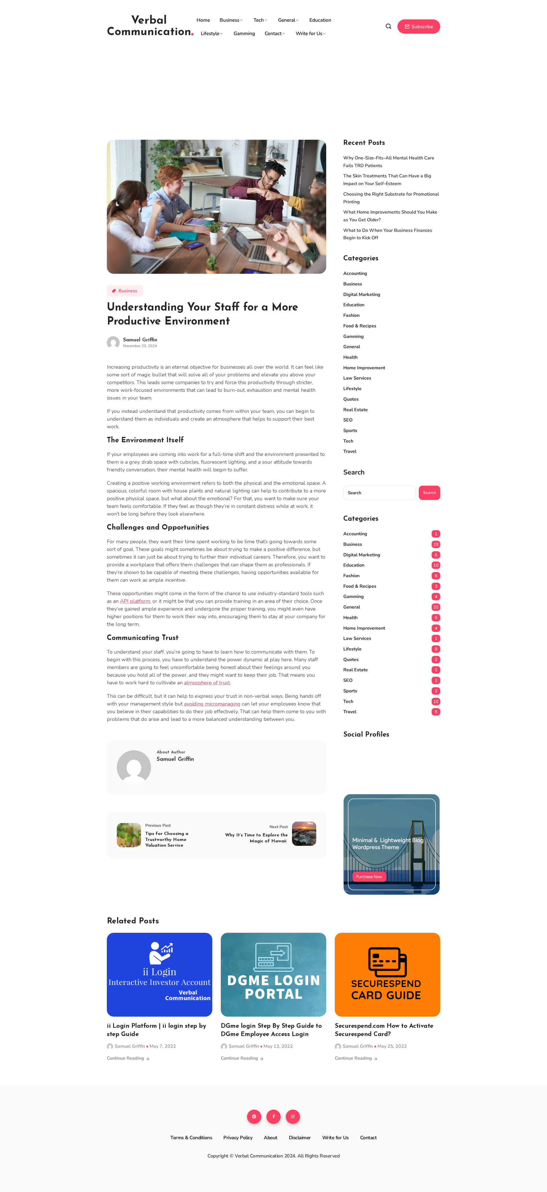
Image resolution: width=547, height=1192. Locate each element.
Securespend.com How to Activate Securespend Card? (384, 1030)
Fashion (351, 315)
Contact (273, 33)
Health (350, 357)
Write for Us (309, 33)
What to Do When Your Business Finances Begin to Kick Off (387, 234)
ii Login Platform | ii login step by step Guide (156, 1030)
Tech (259, 20)
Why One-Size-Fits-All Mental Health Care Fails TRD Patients (388, 162)
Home (203, 20)
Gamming (244, 33)
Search (354, 472)
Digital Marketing (361, 294)
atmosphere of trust (207, 682)
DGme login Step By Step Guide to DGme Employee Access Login (271, 1030)
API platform (135, 601)
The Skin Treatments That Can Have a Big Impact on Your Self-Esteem (387, 180)
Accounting (355, 273)
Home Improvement (364, 368)
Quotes (351, 399)
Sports (350, 430)
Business (229, 20)
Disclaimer (300, 1137)
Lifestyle (210, 33)
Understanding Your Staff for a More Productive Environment (202, 314)
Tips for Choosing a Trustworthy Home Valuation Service (166, 840)
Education (320, 20)
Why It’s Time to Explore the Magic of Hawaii (256, 838)
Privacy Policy (237, 1137)
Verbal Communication (149, 26)
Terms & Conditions (191, 1137)
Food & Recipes (359, 326)
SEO (348, 420)
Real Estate (355, 410)
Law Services (357, 378)
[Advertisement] (273, 85)
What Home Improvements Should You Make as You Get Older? (390, 216)
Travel (349, 451)
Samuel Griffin (140, 340)
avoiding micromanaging (212, 703)
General (286, 20)
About (270, 1137)
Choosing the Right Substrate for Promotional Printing (391, 198)
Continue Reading (126, 1058)
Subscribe (421, 26)
